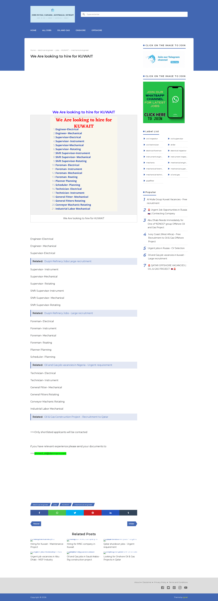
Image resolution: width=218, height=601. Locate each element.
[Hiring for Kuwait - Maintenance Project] (47, 540)
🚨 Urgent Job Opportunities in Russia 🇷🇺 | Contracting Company (167, 211)
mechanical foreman (154, 169)
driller (172, 145)
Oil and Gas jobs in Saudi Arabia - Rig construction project (83, 558)
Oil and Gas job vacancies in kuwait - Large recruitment (166, 257)
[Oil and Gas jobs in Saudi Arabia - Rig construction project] (83, 553)
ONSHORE (81, 30)
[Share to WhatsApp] (57, 513)
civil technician (152, 145)
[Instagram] (180, 588)
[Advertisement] (83, 86)
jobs (55, 505)
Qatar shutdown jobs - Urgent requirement (119, 545)
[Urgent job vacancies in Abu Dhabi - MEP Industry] (47, 553)
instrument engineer (154, 157)
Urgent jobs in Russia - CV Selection (166, 248)
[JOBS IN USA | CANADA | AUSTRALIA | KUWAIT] (52, 14)
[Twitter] (168, 588)
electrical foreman (153, 151)
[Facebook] (162, 588)
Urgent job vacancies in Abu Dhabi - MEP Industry (44, 558)
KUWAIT (65, 505)
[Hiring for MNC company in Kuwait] (83, 540)
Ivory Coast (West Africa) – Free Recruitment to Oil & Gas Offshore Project (166, 238)
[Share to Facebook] (39, 513)
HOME (33, 30)
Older (131, 524)
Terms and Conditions (178, 582)
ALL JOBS (46, 30)
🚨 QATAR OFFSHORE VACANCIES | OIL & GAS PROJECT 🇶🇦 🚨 (167, 267)
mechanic (150, 163)
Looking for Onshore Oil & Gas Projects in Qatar (119, 558)
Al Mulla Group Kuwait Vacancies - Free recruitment (167, 201)
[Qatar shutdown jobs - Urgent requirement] (120, 540)
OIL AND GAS (63, 30)
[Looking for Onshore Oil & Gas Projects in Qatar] (120, 553)
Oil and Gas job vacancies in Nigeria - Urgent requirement (78, 365)
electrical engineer (40, 505)
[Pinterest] (174, 588)
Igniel (185, 597)
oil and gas (175, 175)
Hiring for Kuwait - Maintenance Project (46, 545)
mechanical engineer (83, 505)
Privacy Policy (160, 582)
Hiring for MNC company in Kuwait (81, 545)
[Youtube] (186, 588)
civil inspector (152, 139)
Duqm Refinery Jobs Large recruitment (68, 261)
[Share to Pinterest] (93, 513)
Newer (36, 524)
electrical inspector (178, 151)
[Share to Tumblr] (128, 513)
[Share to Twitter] (75, 513)
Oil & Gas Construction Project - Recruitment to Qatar (76, 416)
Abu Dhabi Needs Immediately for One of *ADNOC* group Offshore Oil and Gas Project (166, 224)
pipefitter (150, 181)
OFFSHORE (97, 30)
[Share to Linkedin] (110, 513)
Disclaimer (147, 582)
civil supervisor (176, 139)
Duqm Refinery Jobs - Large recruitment (68, 313)
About (137, 582)
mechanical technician (154, 175)
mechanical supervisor (179, 169)
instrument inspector (179, 157)
